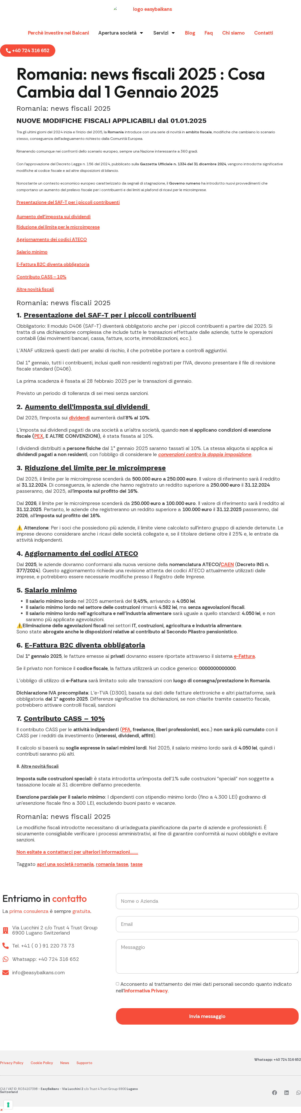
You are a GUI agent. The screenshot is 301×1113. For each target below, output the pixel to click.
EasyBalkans (50, 1089)
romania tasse (112, 864)
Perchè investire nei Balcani (58, 33)
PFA (126, 729)
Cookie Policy (42, 1063)
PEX (38, 436)
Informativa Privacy (146, 990)
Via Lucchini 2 (72, 1089)
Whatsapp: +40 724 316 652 (277, 1059)
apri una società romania (65, 864)
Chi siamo (233, 33)
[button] (1, 1109)
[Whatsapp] (298, 1092)
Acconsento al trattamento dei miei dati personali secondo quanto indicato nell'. (204, 987)
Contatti (263, 33)
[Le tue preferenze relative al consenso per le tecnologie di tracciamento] (8, 1104)
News (64, 1063)
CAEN (227, 564)
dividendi (79, 417)
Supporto (84, 1063)
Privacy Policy (11, 1063)
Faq (209, 33)
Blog (190, 33)
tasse (137, 864)
